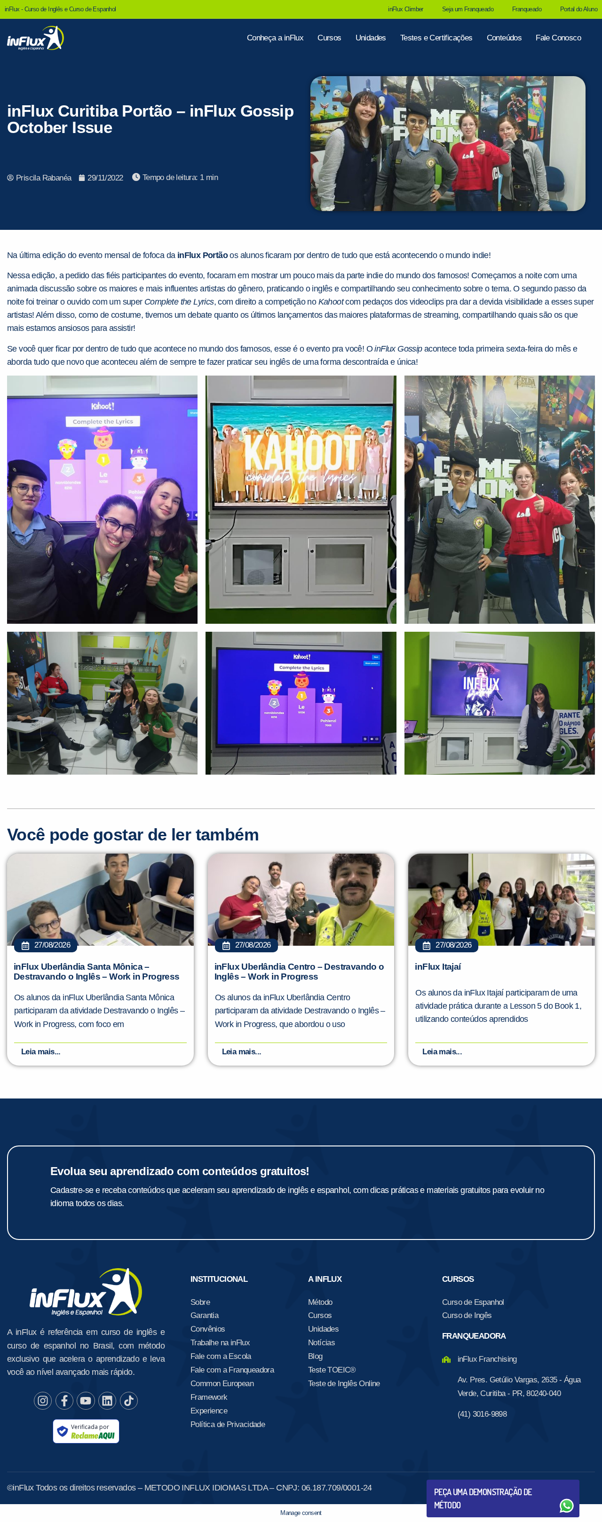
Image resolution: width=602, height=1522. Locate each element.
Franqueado (526, 9)
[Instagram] (43, 1401)
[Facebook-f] (64, 1401)
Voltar (456, 1483)
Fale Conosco (558, 37)
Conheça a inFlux (275, 37)
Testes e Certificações (436, 37)
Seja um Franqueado (467, 9)
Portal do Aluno (578, 9)
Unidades (371, 37)
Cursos (329, 37)
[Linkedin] (107, 1401)
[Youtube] (86, 1401)
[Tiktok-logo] (129, 1401)
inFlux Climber (405, 9)
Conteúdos (504, 37)
